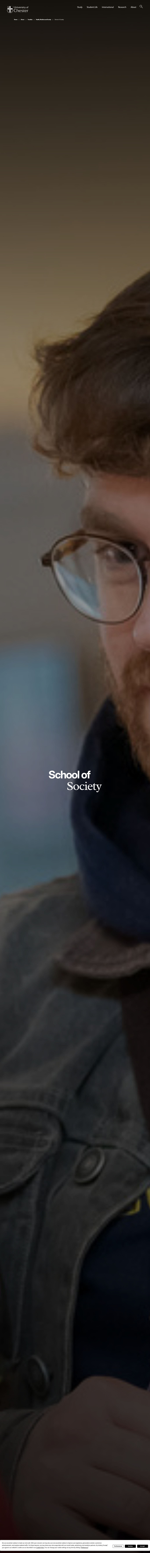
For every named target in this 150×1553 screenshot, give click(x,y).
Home (15, 19)
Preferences (118, 1546)
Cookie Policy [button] (40, 1547)
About (22, 19)
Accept (142, 1546)
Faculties (30, 19)
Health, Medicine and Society (43, 19)
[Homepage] (17, 9)
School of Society (59, 19)
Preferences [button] (84, 1547)
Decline (130, 1546)
